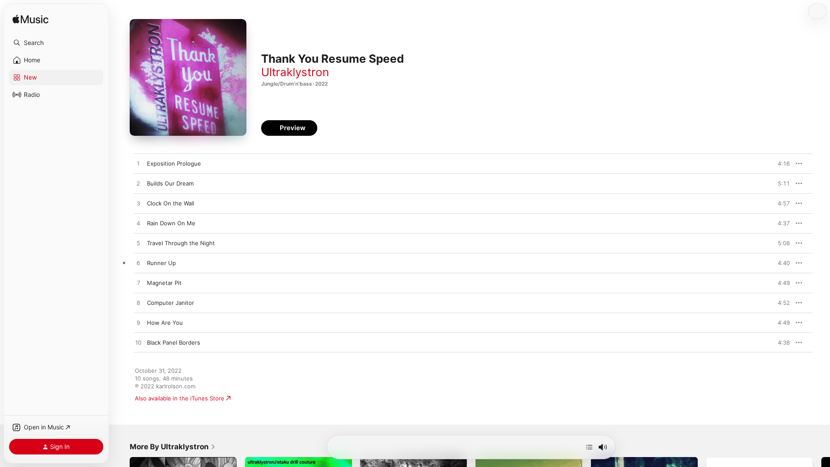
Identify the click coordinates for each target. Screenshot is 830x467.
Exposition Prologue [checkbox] (174, 163)
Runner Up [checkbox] (161, 262)
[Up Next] (589, 447)
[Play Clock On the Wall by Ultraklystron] (138, 204)
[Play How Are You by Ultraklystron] (138, 323)
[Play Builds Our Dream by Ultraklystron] (138, 184)
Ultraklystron (295, 72)
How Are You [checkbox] (165, 322)
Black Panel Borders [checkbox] (173, 342)
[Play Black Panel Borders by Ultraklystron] (138, 343)
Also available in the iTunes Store (179, 398)
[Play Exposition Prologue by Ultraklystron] (138, 164)
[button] (56, 42)
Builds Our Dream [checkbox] (170, 183)
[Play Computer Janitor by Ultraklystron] (138, 303)
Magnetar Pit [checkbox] (164, 282)
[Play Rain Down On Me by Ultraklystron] (138, 223)
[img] (30, 20)
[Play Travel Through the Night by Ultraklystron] (138, 243)
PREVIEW (780, 163)
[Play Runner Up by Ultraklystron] (138, 263)
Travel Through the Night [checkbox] (181, 243)
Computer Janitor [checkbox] (170, 302)
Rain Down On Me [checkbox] (171, 223)
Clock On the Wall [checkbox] (170, 203)
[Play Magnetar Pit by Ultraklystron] (138, 283)
